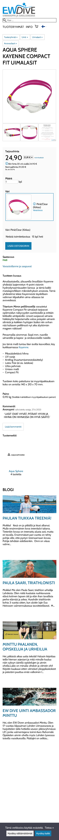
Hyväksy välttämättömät (20, 833)
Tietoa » (49, 827)
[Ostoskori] (38, 27)
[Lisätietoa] (6, 163)
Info (29, 27)
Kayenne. (24, 347)
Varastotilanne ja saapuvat (17, 266)
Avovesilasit (10, 43)
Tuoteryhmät (13, 27)
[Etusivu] (19, 16)
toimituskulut (39, 158)
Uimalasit (37, 37)
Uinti (25, 37)
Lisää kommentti (13, 426)
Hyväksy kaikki (43, 833)
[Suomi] (43, 27)
